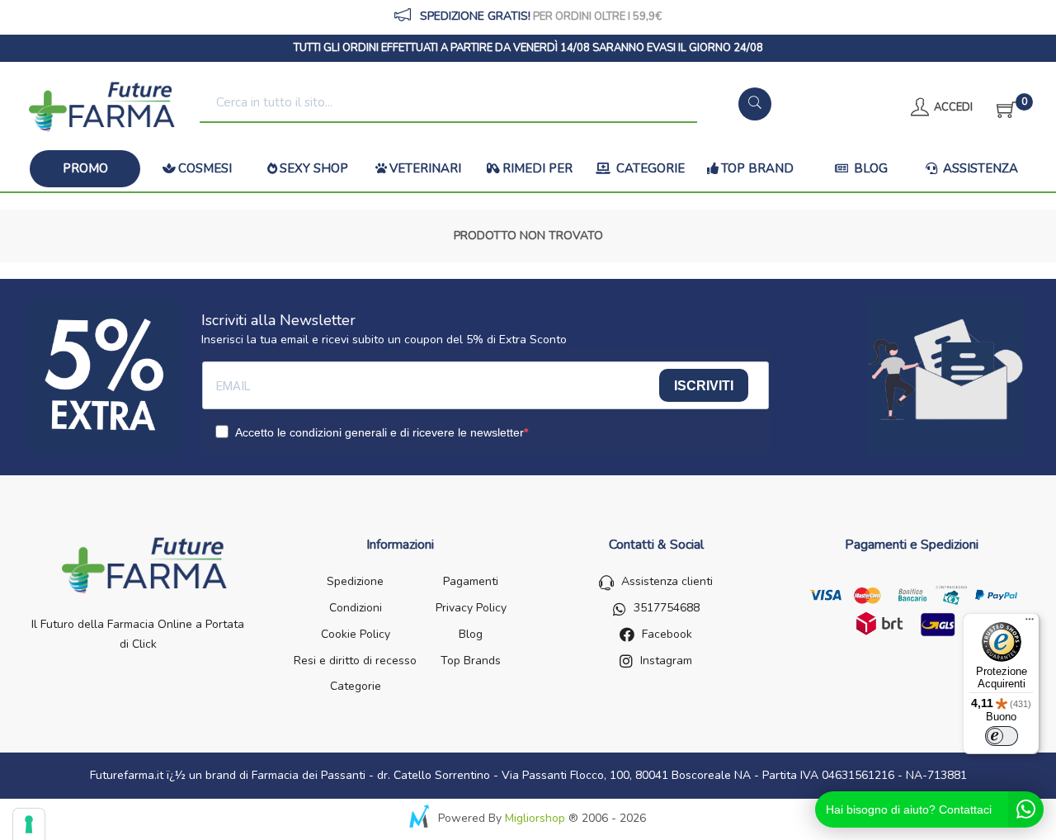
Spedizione (355, 581)
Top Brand (757, 168)
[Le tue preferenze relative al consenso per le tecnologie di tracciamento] (29, 824)
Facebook (667, 634)
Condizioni (355, 608)
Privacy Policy (471, 608)
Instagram (666, 660)
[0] (1001, 107)
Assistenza (979, 168)
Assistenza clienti (667, 581)
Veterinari (425, 168)
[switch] (1001, 736)
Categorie (649, 168)
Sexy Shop (314, 168)
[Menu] (1030, 623)
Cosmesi (205, 168)
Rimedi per (537, 168)
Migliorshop (535, 818)
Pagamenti (470, 581)
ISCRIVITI (703, 386)
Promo (85, 168)
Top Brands (471, 660)
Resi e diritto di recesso (355, 660)
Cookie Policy (355, 634)
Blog (869, 168)
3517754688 (667, 608)
